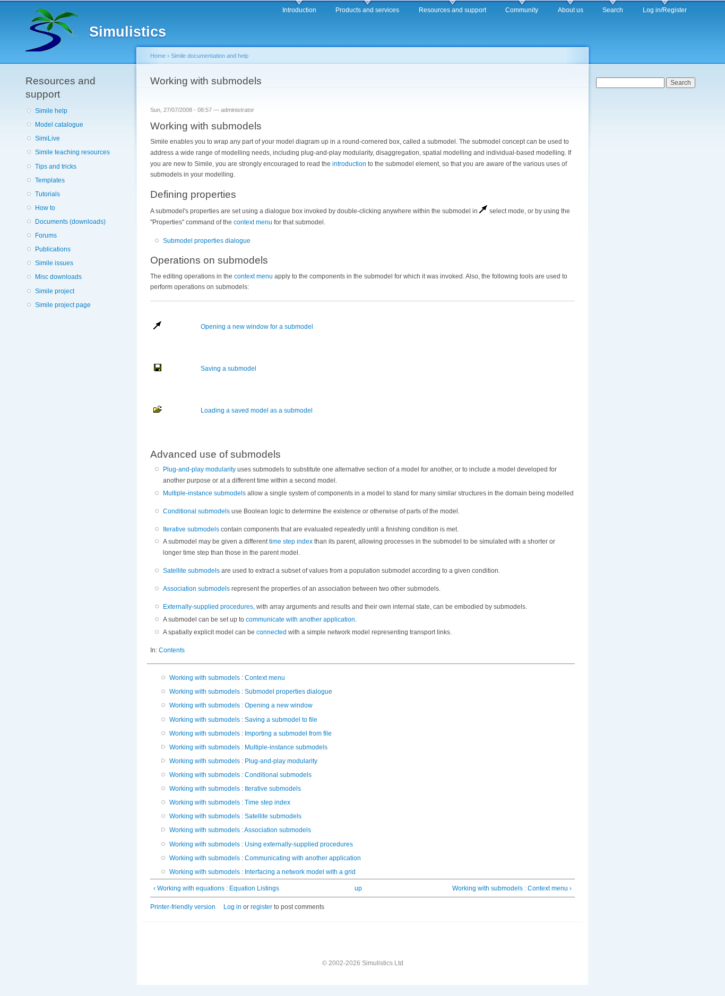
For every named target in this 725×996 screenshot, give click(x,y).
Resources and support (452, 10)
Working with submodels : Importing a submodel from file (250, 733)
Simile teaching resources (72, 152)
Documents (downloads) (70, 221)
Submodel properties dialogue (207, 240)
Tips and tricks (55, 166)
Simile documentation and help (209, 56)
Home (158, 56)
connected (271, 632)
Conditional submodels (196, 511)
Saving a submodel (228, 368)
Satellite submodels (191, 570)
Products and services (367, 10)
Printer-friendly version (182, 907)
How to (45, 208)
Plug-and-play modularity (199, 469)
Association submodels (196, 588)
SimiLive (47, 138)
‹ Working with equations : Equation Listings (216, 888)
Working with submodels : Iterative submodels (235, 788)
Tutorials (47, 194)
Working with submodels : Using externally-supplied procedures (261, 844)
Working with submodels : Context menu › (512, 888)
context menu (253, 222)
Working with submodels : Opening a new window (241, 705)
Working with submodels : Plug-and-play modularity (243, 761)
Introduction (299, 10)
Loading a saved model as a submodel (257, 410)
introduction (349, 164)
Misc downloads (58, 277)
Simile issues (54, 263)
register (261, 907)
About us (570, 10)
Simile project (54, 291)
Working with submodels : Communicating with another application (265, 858)
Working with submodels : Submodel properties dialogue (250, 691)
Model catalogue (59, 124)
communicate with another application (300, 619)
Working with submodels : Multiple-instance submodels (248, 747)
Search (612, 10)
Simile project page (63, 305)
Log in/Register (665, 10)
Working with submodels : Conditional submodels (240, 775)
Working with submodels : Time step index (229, 802)
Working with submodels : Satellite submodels (235, 816)
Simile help (51, 111)
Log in (232, 907)
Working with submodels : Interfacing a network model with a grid (262, 872)
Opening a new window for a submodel (257, 326)
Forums (46, 235)
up (358, 888)
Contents (172, 650)
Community (521, 10)
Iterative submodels (191, 529)
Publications (53, 249)
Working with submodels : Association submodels (240, 830)
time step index (291, 541)
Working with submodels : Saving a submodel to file (243, 719)
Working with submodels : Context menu (227, 678)
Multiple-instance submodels (204, 493)
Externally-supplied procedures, (209, 606)
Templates (50, 180)
